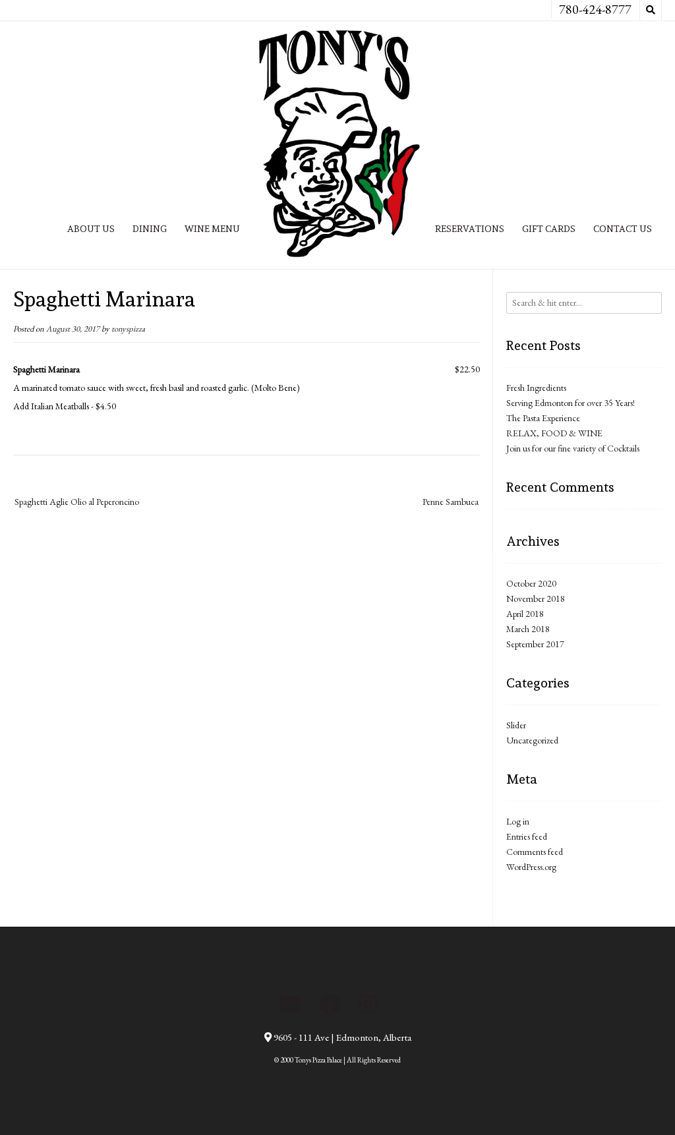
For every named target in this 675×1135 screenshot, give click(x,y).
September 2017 (535, 644)
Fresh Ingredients (536, 387)
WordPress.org (531, 867)
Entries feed (526, 836)
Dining (149, 228)
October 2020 (531, 583)
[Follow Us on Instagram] (368, 1003)
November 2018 (535, 598)
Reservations (469, 228)
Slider (516, 725)
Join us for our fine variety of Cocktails (572, 448)
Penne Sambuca (451, 502)
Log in (517, 821)
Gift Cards (548, 228)
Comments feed (534, 852)
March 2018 (528, 629)
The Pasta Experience (543, 418)
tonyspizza (128, 328)
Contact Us (622, 228)
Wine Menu (212, 228)
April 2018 (525, 614)
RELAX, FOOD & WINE (554, 433)
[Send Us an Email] (290, 1003)
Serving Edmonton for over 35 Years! (570, 403)
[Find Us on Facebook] (329, 1003)
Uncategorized (532, 740)
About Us (91, 228)
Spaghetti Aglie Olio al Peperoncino (77, 502)
